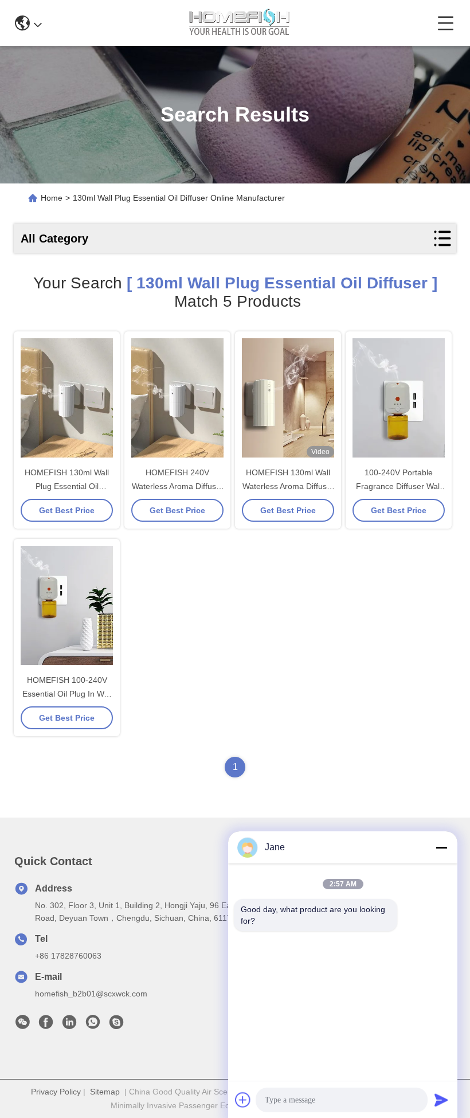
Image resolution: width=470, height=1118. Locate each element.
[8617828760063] (93, 1025)
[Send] (441, 1099)
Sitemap (105, 1091)
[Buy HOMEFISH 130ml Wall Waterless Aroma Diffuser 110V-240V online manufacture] (288, 398)
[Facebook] (46, 1025)
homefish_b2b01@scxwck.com (91, 993)
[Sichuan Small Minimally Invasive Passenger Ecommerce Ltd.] (239, 23)
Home (51, 197)
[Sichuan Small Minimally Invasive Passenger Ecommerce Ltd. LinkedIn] (69, 1025)
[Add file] (243, 1099)
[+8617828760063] (116, 1025)
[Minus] (441, 847)
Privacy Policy (56, 1091)
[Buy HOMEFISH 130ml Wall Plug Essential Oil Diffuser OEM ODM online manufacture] (67, 398)
